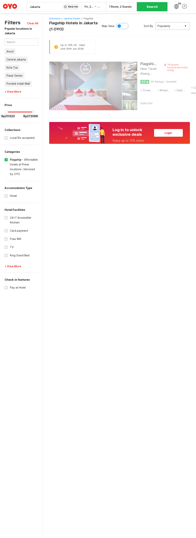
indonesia (54, 18)
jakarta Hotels (72, 18)
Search (152, 7)
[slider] (6, 112)
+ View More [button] (13, 91)
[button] (32, 23)
